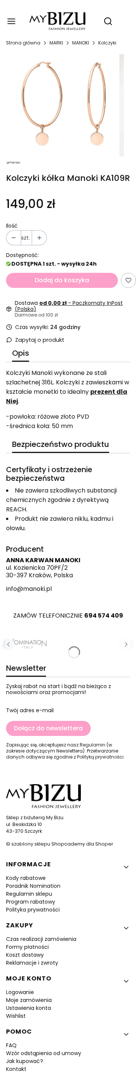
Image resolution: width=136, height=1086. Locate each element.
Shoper (104, 844)
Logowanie (20, 992)
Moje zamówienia (29, 1000)
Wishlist (16, 1016)
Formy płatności (27, 947)
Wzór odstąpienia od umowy (43, 1053)
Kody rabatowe (26, 878)
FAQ (11, 1045)
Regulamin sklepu (29, 894)
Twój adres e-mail (30, 710)
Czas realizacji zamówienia (41, 939)
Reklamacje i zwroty (32, 963)
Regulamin (92, 745)
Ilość (12, 226)
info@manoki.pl (29, 588)
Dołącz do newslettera (48, 728)
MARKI (56, 43)
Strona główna (23, 43)
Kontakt (16, 1069)
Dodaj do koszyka (62, 280)
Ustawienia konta (28, 1008)
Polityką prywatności (100, 757)
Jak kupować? (24, 1061)
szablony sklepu (30, 844)
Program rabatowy (30, 902)
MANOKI (80, 43)
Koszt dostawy (25, 955)
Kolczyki (107, 43)
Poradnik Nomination (33, 886)
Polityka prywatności (33, 909)
